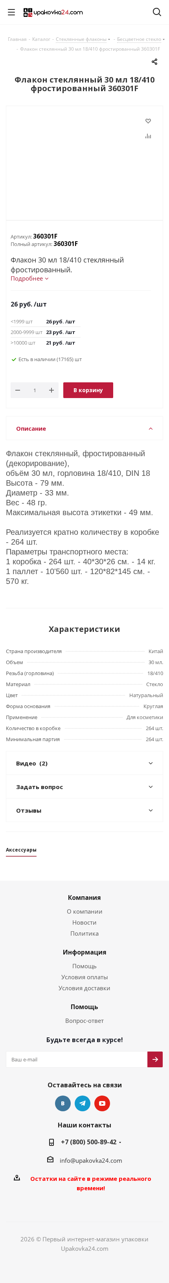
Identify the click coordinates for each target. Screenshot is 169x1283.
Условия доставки (84, 988)
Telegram (82, 1103)
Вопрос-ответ (84, 1020)
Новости (84, 922)
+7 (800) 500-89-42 (88, 1142)
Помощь (84, 966)
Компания (84, 897)
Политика (84, 933)
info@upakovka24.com (91, 1160)
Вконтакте (63, 1103)
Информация (85, 952)
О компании (85, 911)
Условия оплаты (84, 977)
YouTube (102, 1103)
